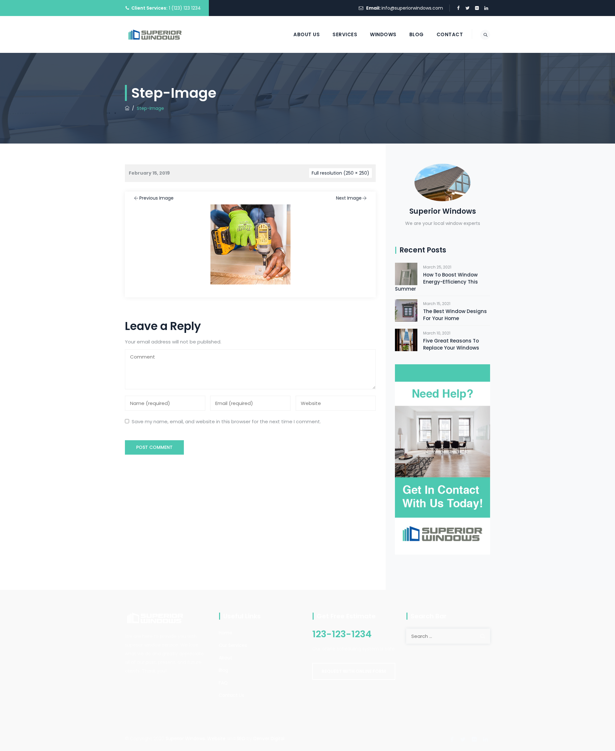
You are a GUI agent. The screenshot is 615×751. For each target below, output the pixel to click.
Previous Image (156, 198)
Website (216, 738)
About (225, 658)
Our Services (233, 645)
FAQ (223, 683)
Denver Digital (268, 738)
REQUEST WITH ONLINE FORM (354, 671)
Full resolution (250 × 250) (340, 173)
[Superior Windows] (155, 34)
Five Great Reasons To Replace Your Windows (451, 344)
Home (225, 633)
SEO (241, 738)
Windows (383, 34)
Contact (450, 34)
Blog (416, 34)
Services (344, 34)
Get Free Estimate (346, 616)
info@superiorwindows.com (412, 8)
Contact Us (231, 695)
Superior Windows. (186, 738)
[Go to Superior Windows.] (127, 108)
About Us (306, 34)
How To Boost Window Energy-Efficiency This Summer (436, 281)
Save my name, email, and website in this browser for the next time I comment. (226, 421)
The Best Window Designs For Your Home (455, 315)
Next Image (349, 198)
